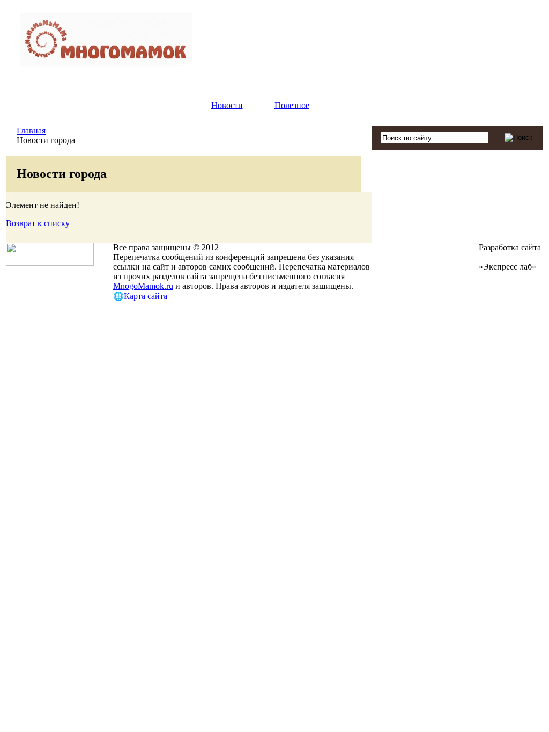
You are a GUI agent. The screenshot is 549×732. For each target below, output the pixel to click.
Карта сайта (145, 296)
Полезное (291, 104)
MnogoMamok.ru (143, 285)
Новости (227, 104)
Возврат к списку (38, 223)
